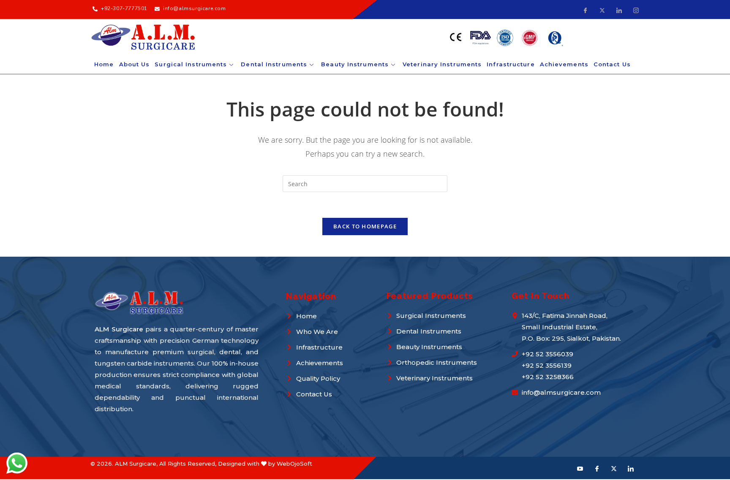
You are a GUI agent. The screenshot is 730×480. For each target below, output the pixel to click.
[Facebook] (585, 9)
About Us (134, 64)
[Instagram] (635, 9)
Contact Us (612, 64)
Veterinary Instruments (442, 64)
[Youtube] (580, 468)
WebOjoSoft (294, 463)
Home (104, 64)
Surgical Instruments (191, 64)
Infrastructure (510, 64)
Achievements (564, 64)
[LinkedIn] (619, 9)
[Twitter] (602, 9)
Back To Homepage (365, 226)
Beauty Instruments (355, 64)
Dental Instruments (274, 64)
